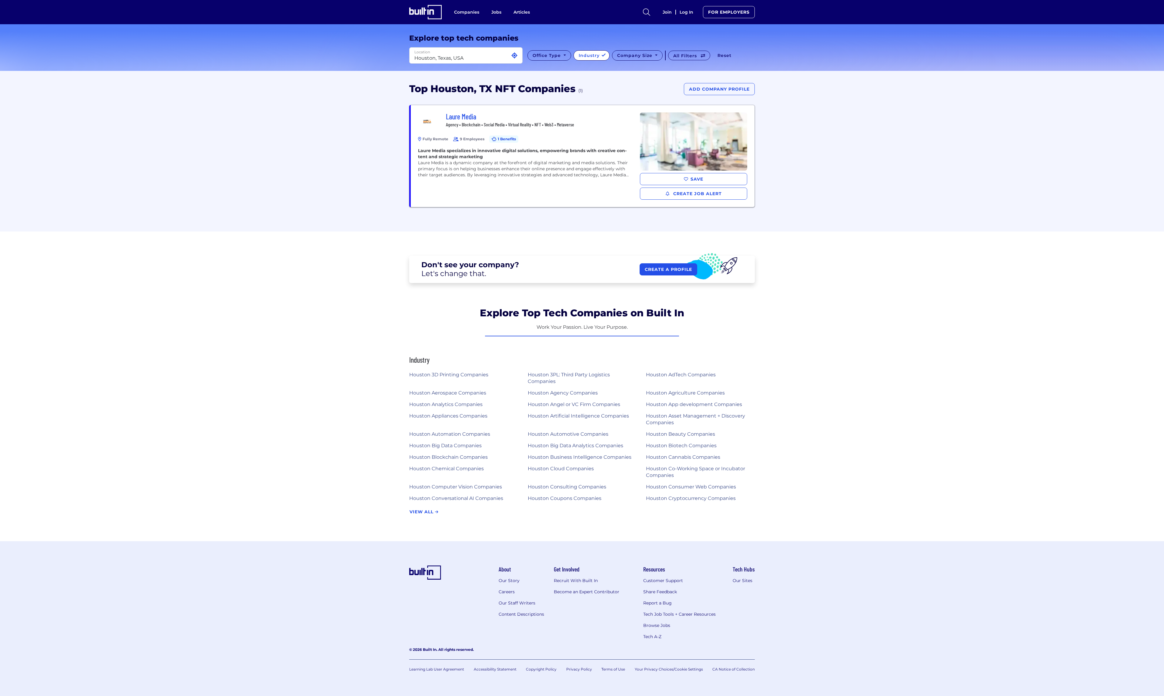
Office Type (547, 55)
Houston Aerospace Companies (447, 393)
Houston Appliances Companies (448, 416)
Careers (507, 591)
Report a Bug (657, 603)
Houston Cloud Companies (561, 468)
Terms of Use (613, 669)
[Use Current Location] (514, 55)
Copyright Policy (541, 669)
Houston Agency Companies (563, 393)
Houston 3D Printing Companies (448, 375)
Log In (686, 12)
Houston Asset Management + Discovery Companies (695, 419)
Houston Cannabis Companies (683, 457)
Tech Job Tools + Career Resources (679, 614)
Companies (466, 12)
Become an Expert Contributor (586, 591)
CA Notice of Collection (733, 669)
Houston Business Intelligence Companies (579, 457)
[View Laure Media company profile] (582, 156)
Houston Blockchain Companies (448, 457)
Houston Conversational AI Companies (456, 498)
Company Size (635, 55)
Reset (724, 55)
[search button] (646, 12)
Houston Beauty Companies (680, 434)
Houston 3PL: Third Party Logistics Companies (569, 378)
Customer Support (663, 580)
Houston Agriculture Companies (685, 393)
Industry (590, 55)
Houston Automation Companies (449, 434)
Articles (521, 12)
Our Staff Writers (517, 603)
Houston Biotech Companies (681, 445)
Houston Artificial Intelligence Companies (578, 416)
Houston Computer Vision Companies (455, 487)
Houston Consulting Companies (567, 487)
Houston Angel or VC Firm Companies (574, 404)
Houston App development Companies (694, 404)
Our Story (509, 580)
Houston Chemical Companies (446, 468)
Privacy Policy (579, 669)
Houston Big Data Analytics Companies (575, 445)
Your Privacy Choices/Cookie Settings (669, 669)
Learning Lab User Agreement (436, 669)
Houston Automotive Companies (568, 434)
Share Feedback (660, 591)
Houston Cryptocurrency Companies (691, 498)
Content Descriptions (521, 614)
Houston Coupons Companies (564, 498)
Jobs (496, 12)
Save (697, 179)
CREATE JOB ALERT (697, 193)
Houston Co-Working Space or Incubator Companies (695, 472)
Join (667, 12)
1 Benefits (507, 139)
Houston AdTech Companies (681, 375)
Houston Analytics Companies (446, 404)
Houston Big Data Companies (445, 445)
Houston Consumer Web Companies (691, 487)
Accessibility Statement (495, 669)
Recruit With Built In (576, 580)
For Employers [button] (729, 12)
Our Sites (742, 580)
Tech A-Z (652, 636)
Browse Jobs (656, 625)
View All (422, 512)
